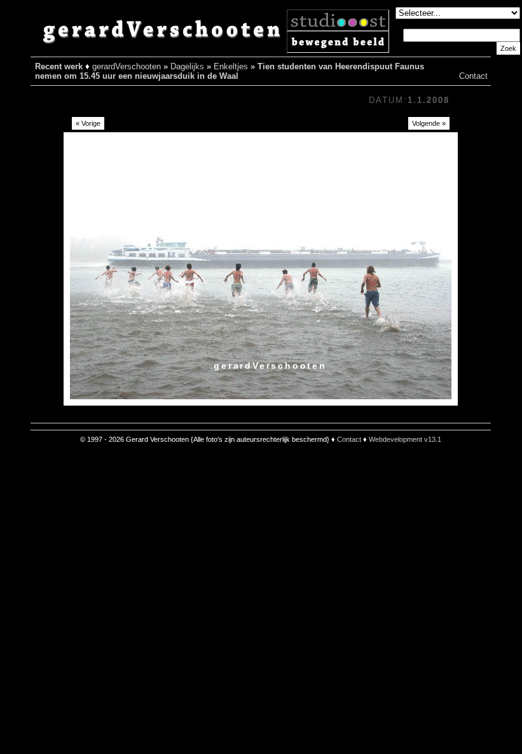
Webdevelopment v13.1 (405, 439)
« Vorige (88, 123)
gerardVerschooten (126, 66)
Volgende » (429, 123)
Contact (473, 76)
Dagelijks (187, 66)
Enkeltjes (231, 66)
